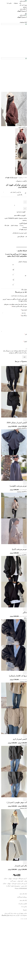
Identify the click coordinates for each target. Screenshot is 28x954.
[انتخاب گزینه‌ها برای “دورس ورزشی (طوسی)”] (25, 483)
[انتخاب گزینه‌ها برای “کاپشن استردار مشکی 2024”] (25, 419)
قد (25, 193)
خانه (26, 177)
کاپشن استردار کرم (20, 739)
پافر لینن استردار (21, 866)
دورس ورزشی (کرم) (19, 549)
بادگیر (25, 612)
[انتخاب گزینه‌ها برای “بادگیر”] (25, 609)
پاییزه (6, 218)
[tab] (21, 225)
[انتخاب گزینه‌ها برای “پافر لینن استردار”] (25, 863)
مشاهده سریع (21, 419)
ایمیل (25, 341)
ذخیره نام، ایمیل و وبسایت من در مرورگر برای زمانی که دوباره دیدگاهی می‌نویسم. (15, 351)
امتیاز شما (24, 310)
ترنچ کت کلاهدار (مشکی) (18, 676)
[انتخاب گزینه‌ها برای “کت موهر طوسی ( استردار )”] (25, 799)
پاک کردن (19, 194)
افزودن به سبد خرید (21, 211)
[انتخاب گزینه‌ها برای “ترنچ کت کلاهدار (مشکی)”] (25, 673)
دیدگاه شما (24, 315)
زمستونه (21, 177)
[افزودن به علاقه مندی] (16, 419)
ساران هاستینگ (5, 915)
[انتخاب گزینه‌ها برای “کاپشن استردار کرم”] (25, 736)
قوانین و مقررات (22, 903)
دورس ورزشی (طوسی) (18, 486)
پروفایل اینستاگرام (22, 897)
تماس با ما (24, 906)
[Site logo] (23, 1)
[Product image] (14, 404)
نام (26, 334)
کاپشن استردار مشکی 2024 (17, 423)
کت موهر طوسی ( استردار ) (17, 802)
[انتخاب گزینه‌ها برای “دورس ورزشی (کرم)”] (25, 546)
